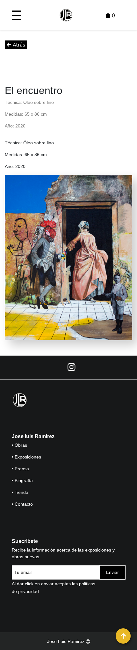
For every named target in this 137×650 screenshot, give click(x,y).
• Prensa (20, 468)
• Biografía (22, 480)
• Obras (19, 445)
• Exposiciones (26, 456)
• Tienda (20, 492)
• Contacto (22, 504)
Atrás (18, 44)
